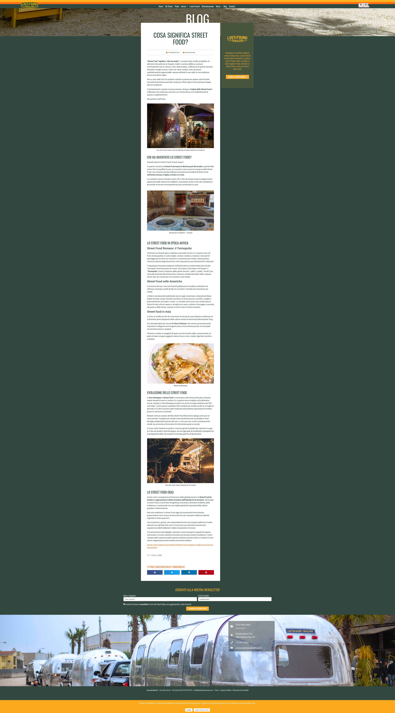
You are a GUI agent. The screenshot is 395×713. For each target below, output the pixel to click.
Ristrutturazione (208, 6)
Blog (225, 6)
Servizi (183, 6)
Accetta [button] (188, 710)
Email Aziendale (203, 595)
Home (161, 6)
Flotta (177, 6)
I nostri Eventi (194, 6)
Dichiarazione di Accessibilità (240, 690)
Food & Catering (190, 52)
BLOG (197, 18)
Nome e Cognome (129, 595)
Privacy (216, 690)
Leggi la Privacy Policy (202, 710)
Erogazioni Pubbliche (225, 690)
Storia (218, 6)
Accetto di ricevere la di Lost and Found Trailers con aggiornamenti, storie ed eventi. (158, 604)
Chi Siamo (169, 6)
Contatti (232, 6)
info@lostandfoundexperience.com (203, 690)
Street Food (156, 555)
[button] (155, 572)
